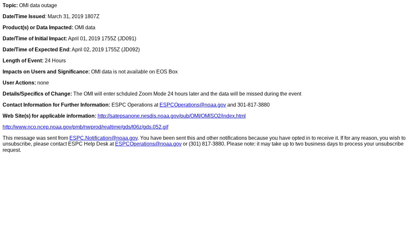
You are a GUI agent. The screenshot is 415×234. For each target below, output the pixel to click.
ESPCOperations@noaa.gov (193, 105)
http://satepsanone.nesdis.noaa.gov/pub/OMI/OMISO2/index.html (172, 116)
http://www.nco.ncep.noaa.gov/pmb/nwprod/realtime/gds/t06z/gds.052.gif (85, 127)
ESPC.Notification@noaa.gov (103, 138)
